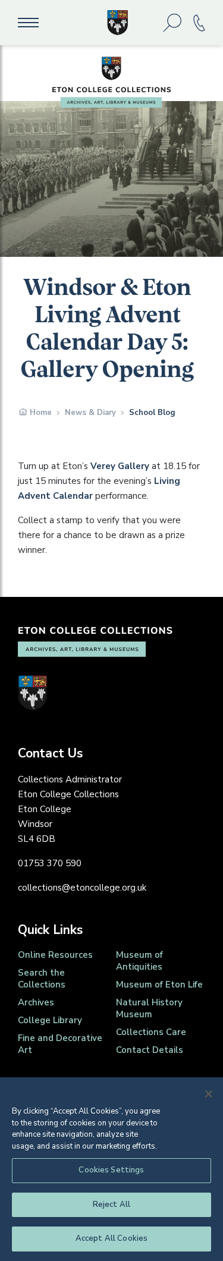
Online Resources (55, 955)
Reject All (111, 1204)
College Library (50, 1020)
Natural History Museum (149, 1008)
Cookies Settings (111, 1170)
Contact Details (149, 1050)
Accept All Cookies (111, 1238)
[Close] (209, 1094)
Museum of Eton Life (159, 984)
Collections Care (151, 1032)
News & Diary (90, 412)
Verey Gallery (119, 466)
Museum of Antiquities (139, 961)
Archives (36, 1002)
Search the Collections (41, 978)
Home (41, 412)
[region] (111, 1169)
